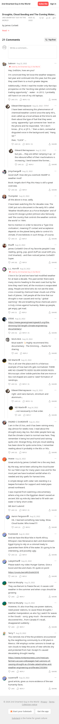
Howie (11, 458)
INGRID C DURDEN (17, 421)
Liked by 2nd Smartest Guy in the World (25, 67)
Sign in (53, 4)
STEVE (11, 318)
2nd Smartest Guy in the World (14, 19)
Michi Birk (16, 339)
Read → (5, 30)
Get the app (43, 711)
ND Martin (13, 360)
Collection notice (29, 704)
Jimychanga (13, 171)
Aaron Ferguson (19, 516)
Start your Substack (22, 711)
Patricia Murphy (15, 582)
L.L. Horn (12, 268)
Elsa (10, 244)
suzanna (12, 677)
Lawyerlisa (13, 560)
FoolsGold (13, 533)
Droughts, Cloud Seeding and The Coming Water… (29, 14)
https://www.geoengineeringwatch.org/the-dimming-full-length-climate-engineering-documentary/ (29, 325)
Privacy (44, 701)
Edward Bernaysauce (21, 105)
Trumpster (13, 196)
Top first (52, 39)
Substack (16, 718)
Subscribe (43, 4)
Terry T (11, 633)
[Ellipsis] (55, 63)
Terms (51, 701)
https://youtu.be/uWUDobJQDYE (23, 572)
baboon (12, 63)
